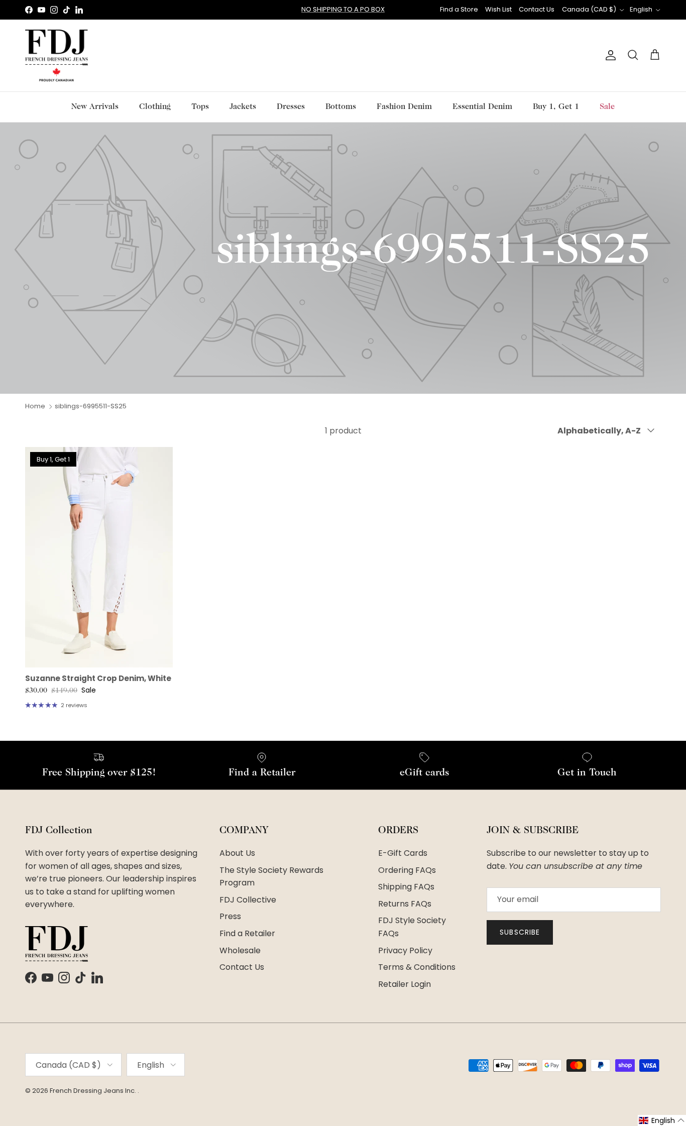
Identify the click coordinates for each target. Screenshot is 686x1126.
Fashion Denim (404, 107)
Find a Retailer (247, 933)
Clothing (155, 107)
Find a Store (459, 9)
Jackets (243, 107)
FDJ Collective (247, 900)
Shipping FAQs (406, 886)
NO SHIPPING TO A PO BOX (343, 9)
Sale (607, 107)
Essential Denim (482, 107)
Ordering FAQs (407, 870)
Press (230, 916)
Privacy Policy (405, 950)
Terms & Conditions (416, 967)
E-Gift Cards (402, 853)
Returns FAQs (404, 904)
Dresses (291, 107)
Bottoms (340, 107)
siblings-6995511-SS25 (91, 406)
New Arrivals (95, 107)
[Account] (609, 55)
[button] (662, 1120)
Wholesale (240, 950)
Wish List (498, 9)
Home (35, 406)
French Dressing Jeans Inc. (94, 1090)
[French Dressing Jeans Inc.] (56, 55)
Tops (200, 107)
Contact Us (536, 9)
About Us (237, 853)
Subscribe (520, 932)
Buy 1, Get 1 (556, 107)
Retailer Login (404, 984)
